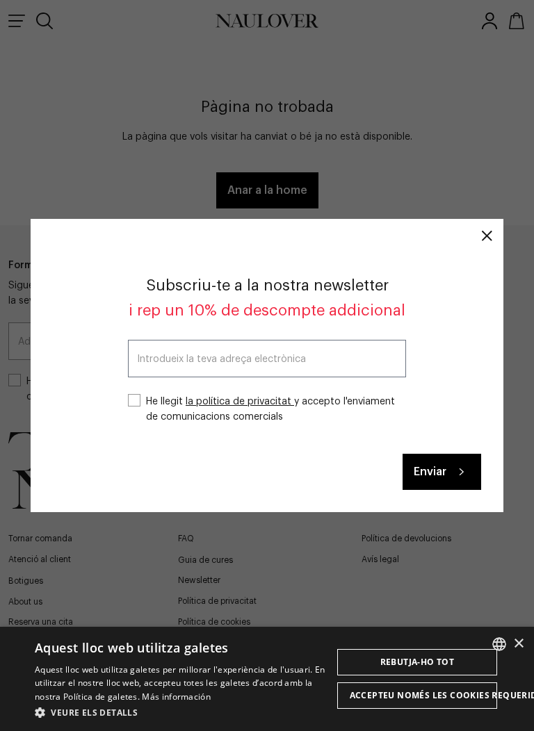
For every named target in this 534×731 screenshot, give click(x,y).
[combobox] (499, 644)
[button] (183, 712)
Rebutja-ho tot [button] (417, 662)
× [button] (518, 644)
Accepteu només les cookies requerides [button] (423, 695)
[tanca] (486, 235)
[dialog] (267, 679)
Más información (176, 697)
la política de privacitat (240, 401)
